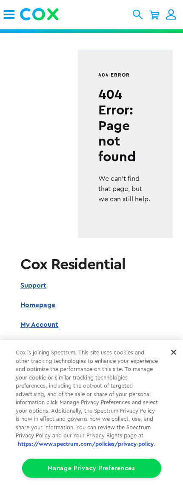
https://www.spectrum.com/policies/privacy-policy (86, 444)
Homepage (37, 305)
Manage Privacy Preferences (91, 468)
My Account (39, 324)
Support (33, 285)
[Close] (173, 352)
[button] (138, 14)
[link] (9, 14)
